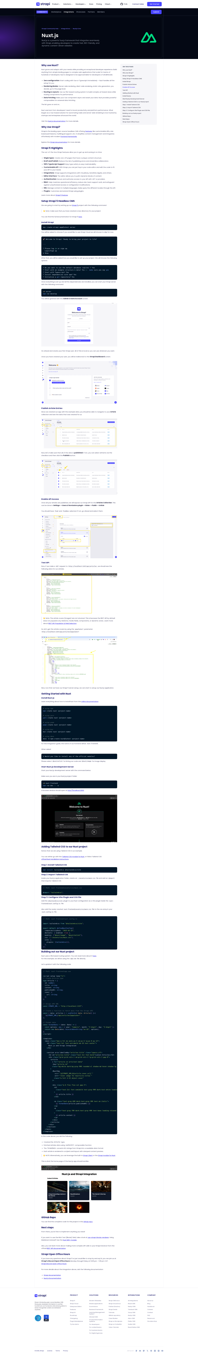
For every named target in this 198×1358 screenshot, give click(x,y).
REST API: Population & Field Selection (62, 623)
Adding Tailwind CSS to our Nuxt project (136, 102)
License (49, 1351)
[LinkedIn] (155, 1351)
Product (55, 4)
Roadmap (73, 1315)
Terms (58, 1351)
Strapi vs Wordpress (115, 1321)
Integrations (69, 12)
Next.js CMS (132, 1306)
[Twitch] (144, 1351)
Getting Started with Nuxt (131, 93)
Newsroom (151, 1318)
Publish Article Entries (130, 84)
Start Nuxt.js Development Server (133, 99)
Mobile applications (96, 1303)
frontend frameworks (69, 136)
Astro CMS (131, 1318)
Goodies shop (152, 1321)
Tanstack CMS (132, 1309)
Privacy (65, 1351)
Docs (91, 4)
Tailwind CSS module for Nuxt (73, 856)
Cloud (107, 4)
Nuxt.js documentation (56, 121)
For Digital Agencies (96, 1333)
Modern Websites (95, 1300)
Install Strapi (127, 81)
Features (73, 1309)
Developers (80, 4)
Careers (150, 1309)
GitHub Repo (127, 116)
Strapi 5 (75, 205)
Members (101, 12)
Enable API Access (129, 87)
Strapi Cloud (74, 1303)
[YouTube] (162, 1351)
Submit (156, 12)
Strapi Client (88, 1155)
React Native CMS (134, 1327)
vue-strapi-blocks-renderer (98, 1237)
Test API (125, 90)
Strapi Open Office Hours (131, 122)
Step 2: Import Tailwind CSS (132, 107)
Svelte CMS (131, 1324)
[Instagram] (159, 1351)
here (80, 217)
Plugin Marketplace (76, 1321)
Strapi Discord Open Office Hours (54, 1264)
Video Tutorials (114, 1327)
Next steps (126, 119)
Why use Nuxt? (127, 70)
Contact (150, 1312)
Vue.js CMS (131, 1312)
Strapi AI (72, 1312)
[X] (147, 1351)
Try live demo (74, 1324)
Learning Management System (97, 1313)
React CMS (131, 1303)
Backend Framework (96, 1309)
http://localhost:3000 (76, 790)
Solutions (67, 4)
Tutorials (111, 1312)
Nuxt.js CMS (131, 1315)
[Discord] (140, 1351)
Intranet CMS (93, 1317)
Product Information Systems (96, 1320)
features (88, 131)
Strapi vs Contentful (115, 1324)
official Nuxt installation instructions (55, 859)
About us (150, 1300)
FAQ (148, 1315)
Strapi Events (113, 1309)
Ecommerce (93, 1306)
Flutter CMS (131, 1321)
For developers (94, 1324)
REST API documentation (56, 1248)
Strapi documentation (58, 142)
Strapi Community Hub (50, 29)
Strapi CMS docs (114, 1300)
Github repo (88, 1222)
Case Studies (113, 1318)
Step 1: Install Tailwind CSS (131, 104)
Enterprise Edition (76, 1306)
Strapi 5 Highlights (128, 76)
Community (42, 12)
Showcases (80, 12)
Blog (148, 1303)
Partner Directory (114, 1306)
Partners (91, 12)
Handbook (150, 1306)
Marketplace (56, 12)
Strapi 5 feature (62, 195)
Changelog (74, 1318)
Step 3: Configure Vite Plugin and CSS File (136, 110)
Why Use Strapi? (128, 73)
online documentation (89, 701)
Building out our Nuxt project (132, 113)
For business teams (95, 1330)
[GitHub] (136, 1351)
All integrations (133, 1300)
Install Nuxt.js (127, 96)
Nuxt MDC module (70, 1240)
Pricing (99, 4)
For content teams (95, 1327)
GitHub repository (114, 1315)
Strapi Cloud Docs (115, 1303)
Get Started (154, 4)
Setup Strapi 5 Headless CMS (132, 79)
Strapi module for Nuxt (106, 1155)
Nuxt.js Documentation (52, 1278)
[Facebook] (151, 1351)
